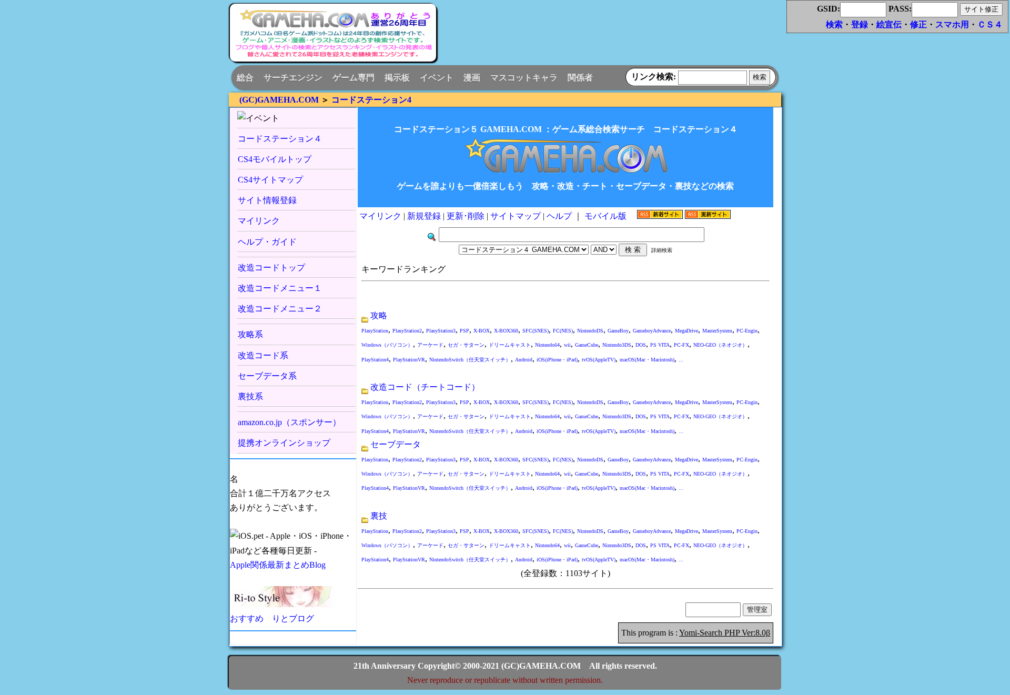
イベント (436, 77)
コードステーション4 (371, 99)
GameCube (586, 345)
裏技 (378, 515)
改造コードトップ (271, 267)
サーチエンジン (293, 77)
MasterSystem (717, 331)
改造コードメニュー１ (280, 288)
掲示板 (397, 77)
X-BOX (481, 331)
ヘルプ (560, 215)
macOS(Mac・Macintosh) (647, 359)
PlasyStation (374, 331)
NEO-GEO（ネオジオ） (720, 345)
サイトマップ (515, 215)
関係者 (580, 77)
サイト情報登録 (267, 200)
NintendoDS (590, 331)
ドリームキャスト (510, 345)
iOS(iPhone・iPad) (557, 359)
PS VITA (660, 345)
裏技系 (250, 396)
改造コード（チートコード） (425, 386)
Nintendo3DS (616, 345)
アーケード (430, 345)
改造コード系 (263, 355)
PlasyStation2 (407, 331)
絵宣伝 (889, 24)
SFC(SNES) (535, 331)
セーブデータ (395, 444)
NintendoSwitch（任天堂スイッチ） (470, 359)
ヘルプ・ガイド (267, 241)
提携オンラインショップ (284, 442)
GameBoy (618, 331)
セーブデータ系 (267, 375)
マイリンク (259, 220)
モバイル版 (606, 215)
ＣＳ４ (990, 24)
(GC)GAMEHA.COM (279, 99)
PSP (464, 331)
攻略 (378, 315)
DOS (640, 345)
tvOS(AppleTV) (598, 359)
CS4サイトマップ (270, 179)
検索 (834, 24)
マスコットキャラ (524, 77)
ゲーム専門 (353, 77)
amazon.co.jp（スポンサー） (289, 422)
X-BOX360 (506, 331)
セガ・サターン (466, 345)
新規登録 (424, 215)
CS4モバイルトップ (274, 159)
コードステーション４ (280, 138)
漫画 (471, 77)
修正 (918, 24)
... (681, 359)
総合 (245, 77)
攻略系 (250, 334)
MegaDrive (686, 331)
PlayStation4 (375, 359)
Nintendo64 (547, 345)
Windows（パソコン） (387, 345)
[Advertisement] (607, 37)
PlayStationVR (409, 359)
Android (523, 359)
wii (567, 345)
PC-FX (681, 345)
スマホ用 (952, 24)
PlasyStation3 (441, 331)
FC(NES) (563, 331)
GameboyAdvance (652, 331)
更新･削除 (465, 215)
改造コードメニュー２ (280, 308)
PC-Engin (747, 331)
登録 (859, 24)
